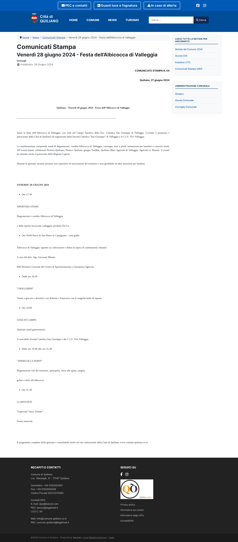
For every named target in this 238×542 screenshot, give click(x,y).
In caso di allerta (163, 5)
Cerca (202, 20)
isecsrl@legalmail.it (47, 507)
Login (111, 537)
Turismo (132, 20)
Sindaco (179, 93)
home (73, 20)
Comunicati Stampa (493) (188, 68)
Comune (92, 20)
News (112, 20)
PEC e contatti (76, 5)
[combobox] (171, 20)
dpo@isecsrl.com (48, 503)
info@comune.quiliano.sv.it (52, 518)
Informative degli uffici (132, 515)
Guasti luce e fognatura (119, 5)
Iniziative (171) (182, 62)
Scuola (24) (181, 55)
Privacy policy (127, 504)
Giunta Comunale (184, 100)
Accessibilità (126, 520)
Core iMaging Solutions (95, 537)
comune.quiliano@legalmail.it (53, 522)
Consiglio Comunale (186, 107)
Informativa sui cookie (132, 510)
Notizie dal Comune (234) (189, 49)
